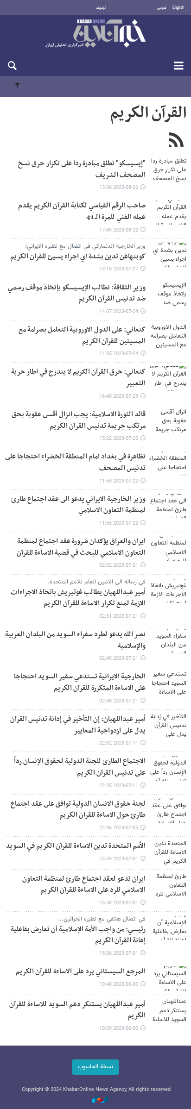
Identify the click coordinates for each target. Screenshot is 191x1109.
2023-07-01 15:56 (118, 954)
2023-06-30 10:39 (118, 1029)
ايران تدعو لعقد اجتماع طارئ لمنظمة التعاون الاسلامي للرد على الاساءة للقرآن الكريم (84, 884)
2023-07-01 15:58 (118, 903)
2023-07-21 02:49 (118, 659)
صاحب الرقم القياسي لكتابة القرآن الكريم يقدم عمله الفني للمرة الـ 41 (82, 211)
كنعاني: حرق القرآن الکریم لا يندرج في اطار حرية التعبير (78, 377)
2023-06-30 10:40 (118, 985)
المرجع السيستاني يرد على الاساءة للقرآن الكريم (81, 971)
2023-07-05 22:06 (118, 828)
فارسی (161, 8)
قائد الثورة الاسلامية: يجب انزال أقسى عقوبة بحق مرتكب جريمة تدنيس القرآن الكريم (79, 420)
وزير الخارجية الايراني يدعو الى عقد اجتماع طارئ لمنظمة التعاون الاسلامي (78, 505)
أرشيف (101, 8)
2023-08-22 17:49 (118, 230)
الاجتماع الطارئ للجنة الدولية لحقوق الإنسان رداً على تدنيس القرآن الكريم (80, 767)
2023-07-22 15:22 (118, 439)
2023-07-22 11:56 (118, 523)
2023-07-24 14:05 (118, 354)
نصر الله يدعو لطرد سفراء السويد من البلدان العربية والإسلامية (75, 640)
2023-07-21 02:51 (118, 616)
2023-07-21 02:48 (118, 701)
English (178, 8)
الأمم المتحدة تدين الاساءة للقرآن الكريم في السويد (76, 846)
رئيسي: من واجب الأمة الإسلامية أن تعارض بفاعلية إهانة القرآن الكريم (78, 935)
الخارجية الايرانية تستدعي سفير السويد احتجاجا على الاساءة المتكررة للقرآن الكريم (80, 682)
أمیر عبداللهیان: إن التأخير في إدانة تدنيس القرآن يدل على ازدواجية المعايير (78, 725)
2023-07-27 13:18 (118, 269)
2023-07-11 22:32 (118, 743)
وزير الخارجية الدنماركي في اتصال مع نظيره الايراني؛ (85, 246)
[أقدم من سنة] (167, 170)
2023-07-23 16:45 (118, 397)
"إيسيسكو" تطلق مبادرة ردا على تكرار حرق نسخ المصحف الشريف (82, 169)
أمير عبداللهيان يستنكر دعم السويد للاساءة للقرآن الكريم (77, 1010)
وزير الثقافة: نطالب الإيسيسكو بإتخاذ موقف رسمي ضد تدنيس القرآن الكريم (77, 293)
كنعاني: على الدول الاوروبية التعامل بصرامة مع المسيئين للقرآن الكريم (82, 335)
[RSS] (176, 141)
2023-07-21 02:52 (118, 566)
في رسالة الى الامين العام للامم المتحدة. (97, 582)
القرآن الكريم (148, 113)
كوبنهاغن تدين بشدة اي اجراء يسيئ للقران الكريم (78, 257)
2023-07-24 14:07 (118, 312)
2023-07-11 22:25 (118, 786)
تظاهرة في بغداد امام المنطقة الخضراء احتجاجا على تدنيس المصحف (75, 462)
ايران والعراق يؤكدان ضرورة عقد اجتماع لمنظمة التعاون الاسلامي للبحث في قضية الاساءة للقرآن (81, 547)
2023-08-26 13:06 (118, 188)
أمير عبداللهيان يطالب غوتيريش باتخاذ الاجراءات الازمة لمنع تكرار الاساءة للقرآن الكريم (78, 598)
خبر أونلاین (95, 34)
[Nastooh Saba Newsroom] (95, 1100)
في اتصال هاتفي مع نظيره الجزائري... (102, 919)
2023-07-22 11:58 (118, 481)
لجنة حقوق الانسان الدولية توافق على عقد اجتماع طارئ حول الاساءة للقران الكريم (78, 809)
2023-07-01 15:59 (118, 859)
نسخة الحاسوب (95, 1066)
